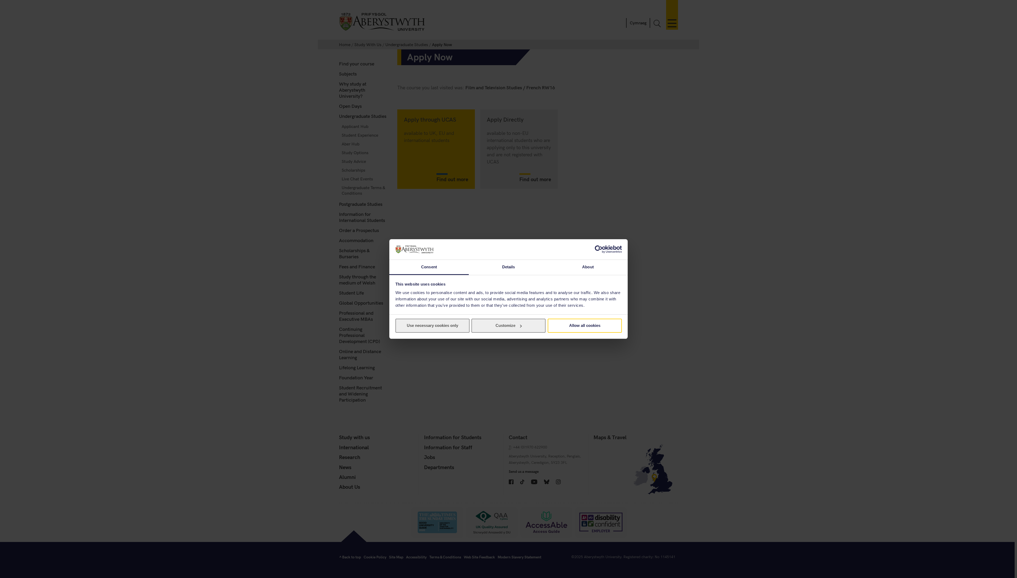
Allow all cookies (584, 325)
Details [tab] (508, 267)
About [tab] (588, 267)
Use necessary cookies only (432, 325)
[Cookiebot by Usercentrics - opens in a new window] (599, 249)
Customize (505, 325)
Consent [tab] (429, 267)
